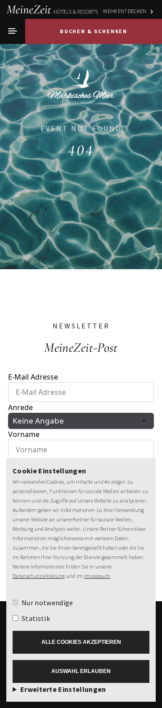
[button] (12, 31)
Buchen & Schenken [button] (94, 31)
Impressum (97, 576)
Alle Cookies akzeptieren (81, 642)
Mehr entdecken (124, 11)
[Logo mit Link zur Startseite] (81, 82)
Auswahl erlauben (81, 671)
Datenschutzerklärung (39, 576)
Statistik (36, 618)
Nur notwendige (47, 602)
